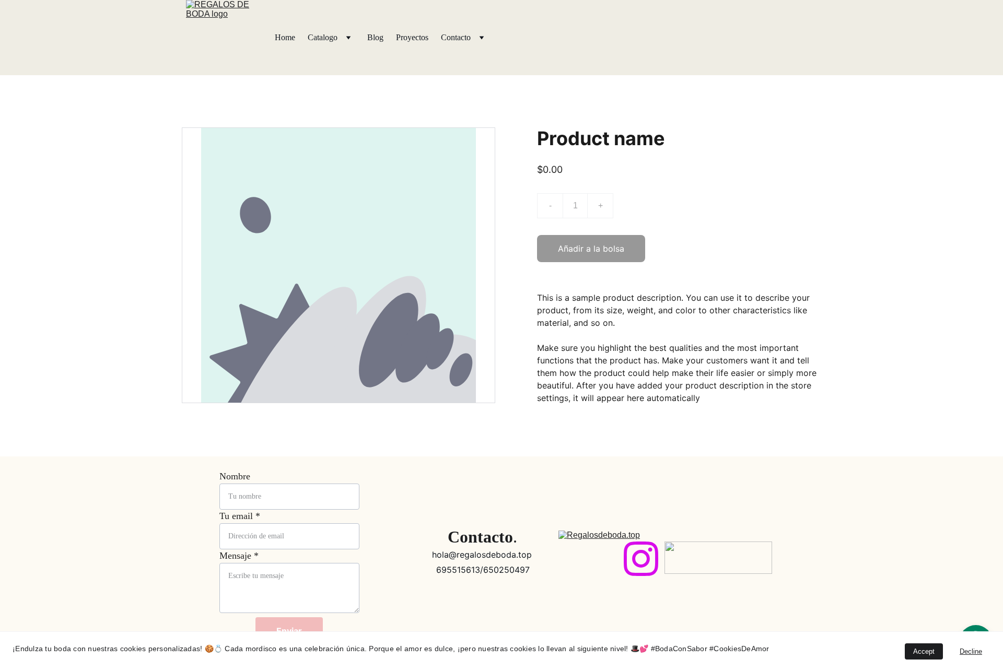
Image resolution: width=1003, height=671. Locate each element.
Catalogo (322, 37)
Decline (971, 651)
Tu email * (239, 516)
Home (285, 37)
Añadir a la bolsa (591, 248)
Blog (375, 37)
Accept (924, 651)
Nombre (234, 476)
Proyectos (412, 37)
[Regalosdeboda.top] (599, 557)
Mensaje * (239, 555)
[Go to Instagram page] (641, 558)
